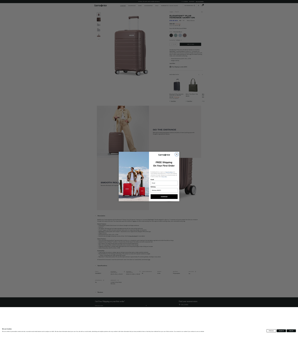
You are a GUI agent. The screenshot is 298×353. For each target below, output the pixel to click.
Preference (271, 330)
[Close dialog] (177, 154)
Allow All (291, 330)
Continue (164, 196)
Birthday (153, 187)
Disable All (281, 330)
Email (152, 179)
